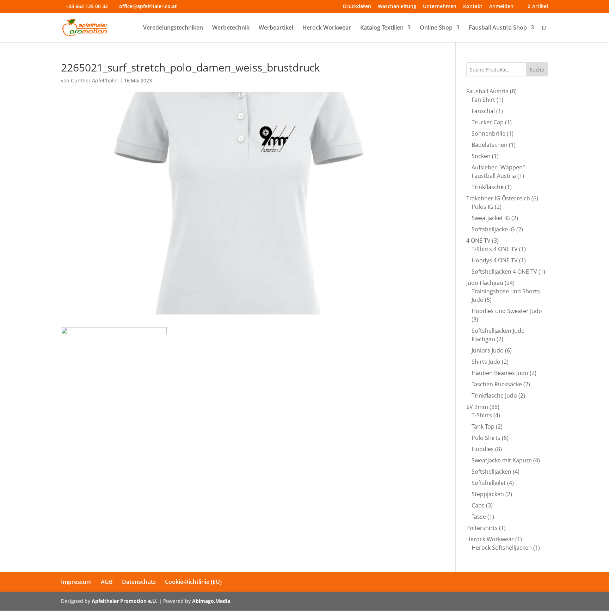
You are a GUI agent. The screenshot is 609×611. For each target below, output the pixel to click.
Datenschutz (139, 582)
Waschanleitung (397, 7)
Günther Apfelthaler (94, 80)
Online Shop (436, 28)
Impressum (76, 582)
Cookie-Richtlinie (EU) (193, 582)
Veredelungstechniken (173, 28)
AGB (107, 582)
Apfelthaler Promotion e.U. (125, 601)
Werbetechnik (231, 28)
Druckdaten (357, 7)
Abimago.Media (211, 601)
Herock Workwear (326, 28)
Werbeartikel (276, 28)
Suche (537, 69)
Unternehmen (439, 7)
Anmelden (501, 7)
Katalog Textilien (382, 28)
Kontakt (472, 7)
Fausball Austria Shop (498, 28)
